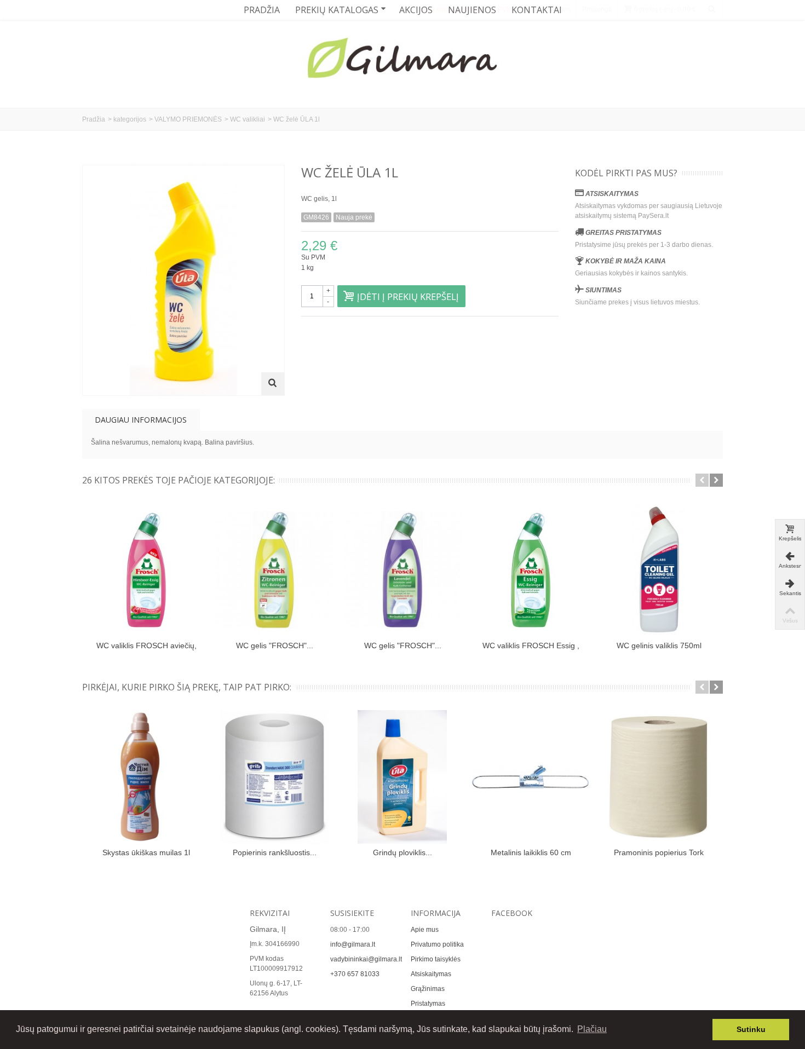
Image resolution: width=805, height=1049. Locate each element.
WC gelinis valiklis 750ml (659, 645)
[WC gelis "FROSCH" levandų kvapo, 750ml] (402, 570)
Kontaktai (536, 10)
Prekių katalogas (336, 10)
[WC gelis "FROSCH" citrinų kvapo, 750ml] (274, 570)
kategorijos (129, 119)
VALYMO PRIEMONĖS (188, 119)
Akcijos (416, 10)
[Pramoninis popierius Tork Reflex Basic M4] (658, 777)
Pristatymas (428, 1003)
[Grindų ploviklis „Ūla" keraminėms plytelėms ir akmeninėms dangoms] (402, 777)
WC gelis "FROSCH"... (274, 645)
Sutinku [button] (751, 1029)
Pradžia (262, 10)
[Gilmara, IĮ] (402, 60)
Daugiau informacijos (141, 419)
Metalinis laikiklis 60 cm (531, 852)
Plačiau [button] (592, 1029)
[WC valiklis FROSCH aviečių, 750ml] (146, 570)
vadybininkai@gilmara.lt (366, 959)
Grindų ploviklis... (402, 852)
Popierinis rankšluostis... (275, 852)
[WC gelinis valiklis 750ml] (658, 570)
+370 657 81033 (355, 974)
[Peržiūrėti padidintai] (272, 383)
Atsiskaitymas (431, 974)
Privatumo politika (437, 944)
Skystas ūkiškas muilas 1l (146, 852)
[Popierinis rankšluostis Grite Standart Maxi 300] (274, 777)
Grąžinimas (428, 989)
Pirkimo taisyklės (436, 959)
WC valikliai (247, 119)
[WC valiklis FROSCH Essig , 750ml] (530, 570)
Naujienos (472, 10)
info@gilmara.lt (352, 944)
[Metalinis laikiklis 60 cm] (530, 777)
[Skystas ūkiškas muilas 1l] (146, 777)
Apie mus (425, 929)
